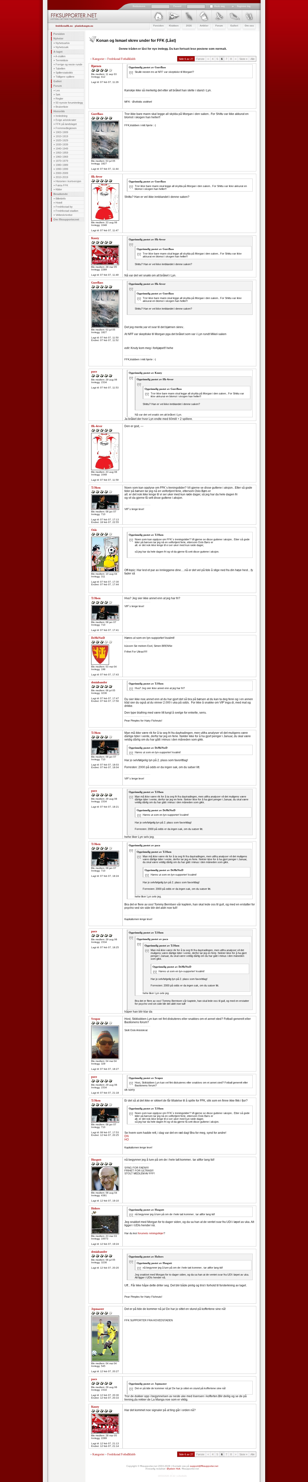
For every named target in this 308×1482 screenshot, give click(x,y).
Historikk (59, 111)
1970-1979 (62, 160)
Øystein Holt (173, 1468)
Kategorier (98, 59)
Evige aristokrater (66, 119)
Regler (59, 98)
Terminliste (62, 60)
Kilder (59, 189)
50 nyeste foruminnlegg (69, 102)
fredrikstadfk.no (64, 26)
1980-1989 (62, 164)
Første (200, 58)
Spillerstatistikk (64, 72)
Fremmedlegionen (66, 128)
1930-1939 (62, 144)
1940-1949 (62, 148)
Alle (252, 58)
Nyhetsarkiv (63, 43)
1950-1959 (62, 152)
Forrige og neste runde (69, 64)
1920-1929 (62, 140)
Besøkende (60, 194)
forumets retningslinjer (151, 1233)
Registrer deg (243, 6)
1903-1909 (62, 132)
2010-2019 (62, 177)
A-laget (58, 51)
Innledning (61, 115)
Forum (57, 85)
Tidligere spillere (65, 76)
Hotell (59, 202)
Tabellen (60, 68)
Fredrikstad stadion (67, 210)
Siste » (243, 58)
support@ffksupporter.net (204, 1466)
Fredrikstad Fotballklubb (121, 59)
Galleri (57, 81)
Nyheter (58, 38)
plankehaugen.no (84, 26)
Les (58, 90)
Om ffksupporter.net (66, 219)
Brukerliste (62, 106)
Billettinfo (61, 198)
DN (126, 1136)
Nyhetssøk (62, 47)
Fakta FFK (62, 185)
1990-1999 (62, 169)
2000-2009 (62, 173)
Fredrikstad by (64, 206)
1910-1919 (62, 136)
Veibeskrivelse (64, 214)
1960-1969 (62, 156)
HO (126, 1139)
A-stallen (60, 56)
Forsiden (59, 33)
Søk (58, 94)
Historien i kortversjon (68, 181)
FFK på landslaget (66, 124)
